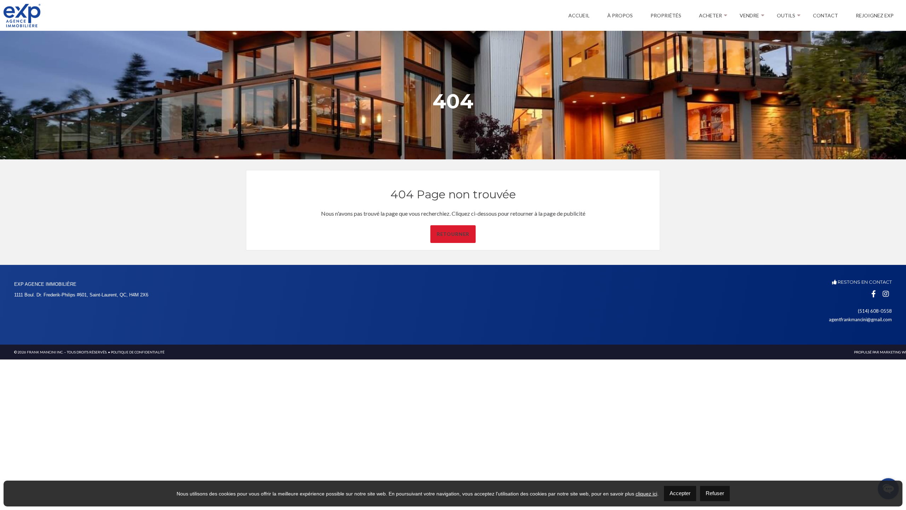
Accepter (680, 493)
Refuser (715, 493)
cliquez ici (646, 494)
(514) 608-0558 (875, 311)
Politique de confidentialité (138, 352)
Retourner (453, 234)
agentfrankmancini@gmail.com (860, 319)
